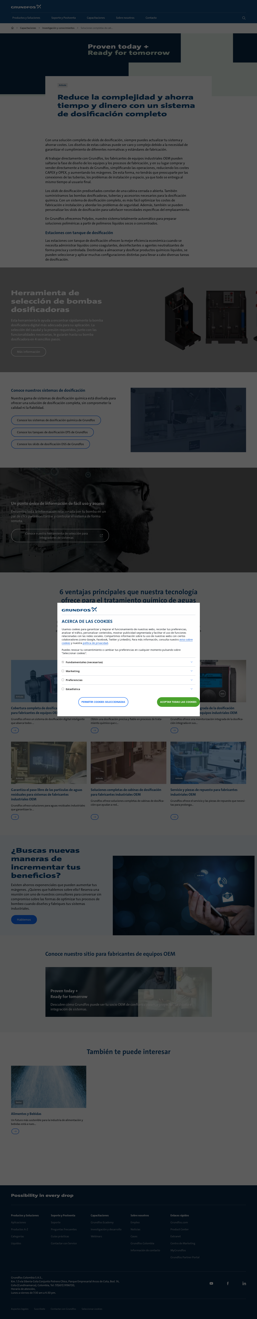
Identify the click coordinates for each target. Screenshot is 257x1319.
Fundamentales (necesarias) (84, 662)
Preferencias (74, 680)
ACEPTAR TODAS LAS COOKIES (178, 701)
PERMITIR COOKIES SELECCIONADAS (103, 701)
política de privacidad (95, 643)
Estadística (73, 689)
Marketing (73, 671)
